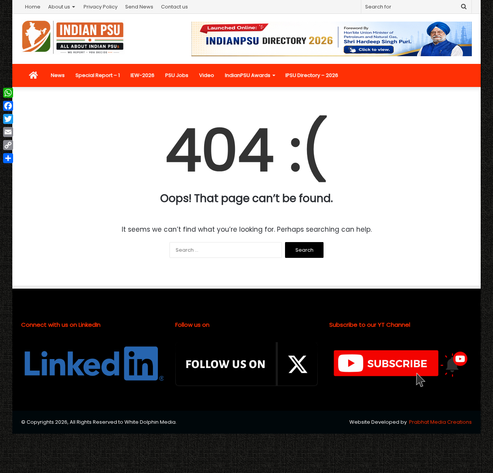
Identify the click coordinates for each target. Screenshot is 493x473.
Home (32, 6)
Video (206, 75)
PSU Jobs (176, 75)
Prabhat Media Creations (440, 422)
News (58, 75)
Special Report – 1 (97, 75)
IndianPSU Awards (247, 75)
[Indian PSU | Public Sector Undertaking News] (73, 37)
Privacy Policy (100, 6)
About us (59, 6)
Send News (139, 6)
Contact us (174, 6)
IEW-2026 (142, 75)
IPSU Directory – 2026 (311, 75)
